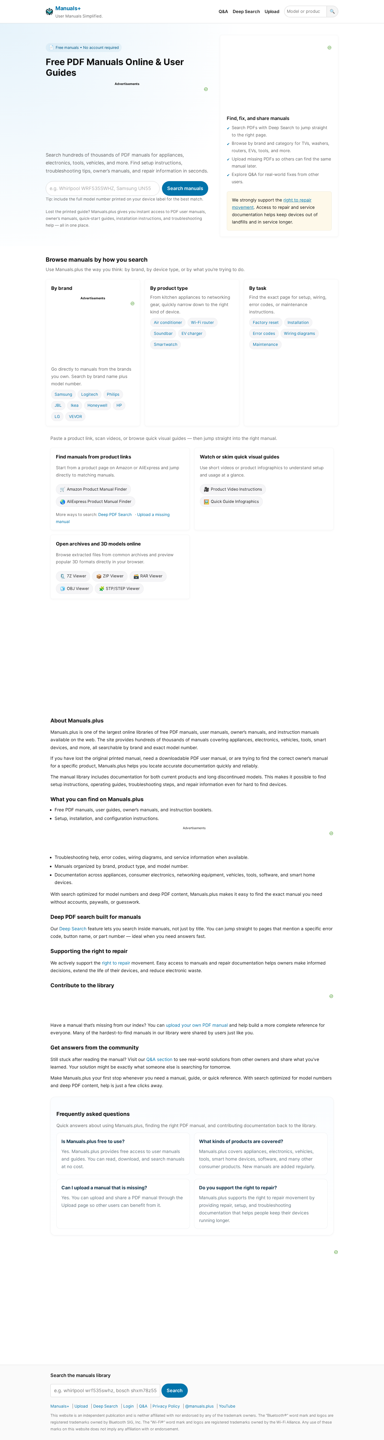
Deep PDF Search (115, 514)
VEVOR (75, 416)
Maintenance (265, 344)
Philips (113, 394)
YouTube (227, 1406)
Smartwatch (165, 344)
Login (128, 1406)
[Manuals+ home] (49, 11)
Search (175, 1390)
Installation (298, 322)
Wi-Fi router (202, 322)
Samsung (63, 394)
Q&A (223, 11)
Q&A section (159, 1059)
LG (57, 416)
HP (119, 405)
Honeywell (97, 405)
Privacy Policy (166, 1406)
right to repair (116, 962)
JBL (58, 405)
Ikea (75, 405)
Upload (272, 11)
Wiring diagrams (299, 333)
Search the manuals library (80, 1375)
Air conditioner (168, 322)
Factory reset (266, 322)
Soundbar (163, 333)
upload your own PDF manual (197, 1025)
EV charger (192, 333)
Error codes (264, 333)
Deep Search (246, 11)
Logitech (89, 394)
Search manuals (185, 188)
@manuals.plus (199, 1406)
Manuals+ (68, 8)
